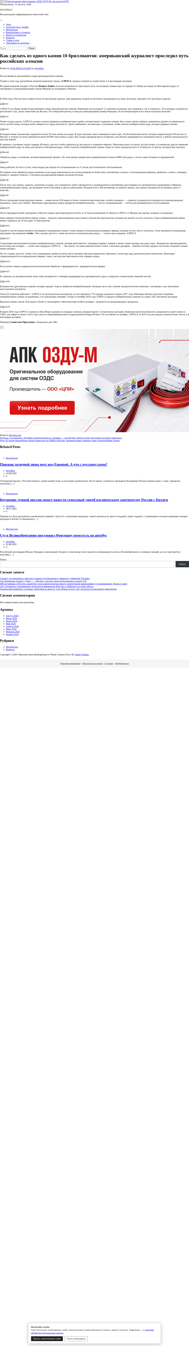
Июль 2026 (11, 618)
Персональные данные (92, 663)
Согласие (109, 663)
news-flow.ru (6, 9)
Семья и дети (12, 40)
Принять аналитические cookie (47, 1339)
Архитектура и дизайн (17, 27)
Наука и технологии (16, 35)
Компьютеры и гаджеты (18, 32)
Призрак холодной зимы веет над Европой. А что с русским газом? (53, 464)
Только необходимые (76, 1339)
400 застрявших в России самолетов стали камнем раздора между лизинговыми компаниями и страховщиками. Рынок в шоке (63, 584)
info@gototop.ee (122, 663)
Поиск (3, 559)
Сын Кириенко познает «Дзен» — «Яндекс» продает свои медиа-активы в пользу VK (43, 581)
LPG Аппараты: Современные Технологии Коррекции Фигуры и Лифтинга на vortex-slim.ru (46, 586)
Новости (10, 37)
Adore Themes (82, 654)
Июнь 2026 (11, 621)
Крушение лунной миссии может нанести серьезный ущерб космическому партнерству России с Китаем (84, 500)
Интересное (12, 29)
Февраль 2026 (13, 631)
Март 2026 (11, 629)
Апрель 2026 (12, 626)
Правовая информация (70, 663)
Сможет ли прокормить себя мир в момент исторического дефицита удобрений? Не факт (45, 578)
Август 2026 (12, 616)
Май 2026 (11, 623)
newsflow (39, 68)
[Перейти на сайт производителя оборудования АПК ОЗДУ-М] (36, 1)
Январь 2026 (12, 634)
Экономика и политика (17, 43)
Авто (8, 24)
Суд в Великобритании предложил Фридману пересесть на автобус (53, 535)
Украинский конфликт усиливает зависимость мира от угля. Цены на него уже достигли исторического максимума (58, 589)
